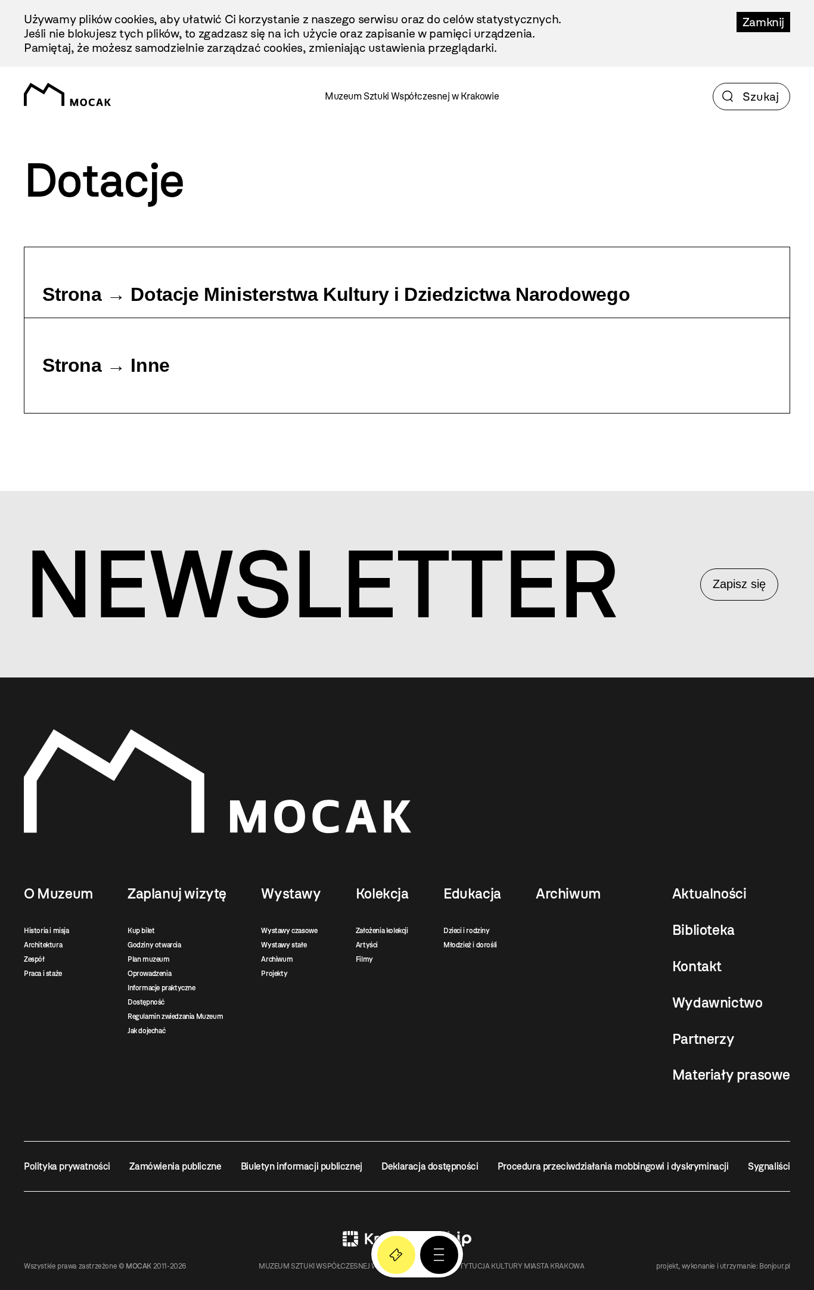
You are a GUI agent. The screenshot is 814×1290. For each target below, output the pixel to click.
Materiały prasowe (731, 1075)
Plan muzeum (149, 959)
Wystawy (291, 893)
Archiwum (277, 959)
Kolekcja (382, 893)
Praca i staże (43, 973)
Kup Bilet (396, 1255)
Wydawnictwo (717, 1002)
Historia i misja (46, 931)
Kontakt (697, 966)
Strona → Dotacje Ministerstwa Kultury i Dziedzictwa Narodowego (336, 294)
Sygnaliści (769, 1166)
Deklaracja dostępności (429, 1166)
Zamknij (763, 22)
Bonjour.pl (774, 1266)
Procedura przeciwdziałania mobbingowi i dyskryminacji (613, 1166)
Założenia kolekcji (382, 931)
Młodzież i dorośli (470, 945)
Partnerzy (703, 1039)
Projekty (274, 973)
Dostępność (146, 1002)
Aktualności (709, 893)
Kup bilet (141, 931)
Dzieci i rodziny (466, 931)
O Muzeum (58, 893)
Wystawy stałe (283, 945)
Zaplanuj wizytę (177, 893)
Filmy (364, 959)
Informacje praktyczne (161, 988)
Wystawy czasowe (289, 931)
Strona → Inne (106, 365)
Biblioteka (703, 930)
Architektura (43, 945)
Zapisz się (739, 583)
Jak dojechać (146, 1031)
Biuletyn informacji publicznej (301, 1166)
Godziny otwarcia (154, 945)
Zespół (34, 959)
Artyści (367, 945)
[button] (439, 1255)
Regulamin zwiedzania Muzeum (175, 1016)
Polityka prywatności (67, 1166)
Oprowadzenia (149, 973)
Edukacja (472, 893)
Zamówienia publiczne (175, 1166)
